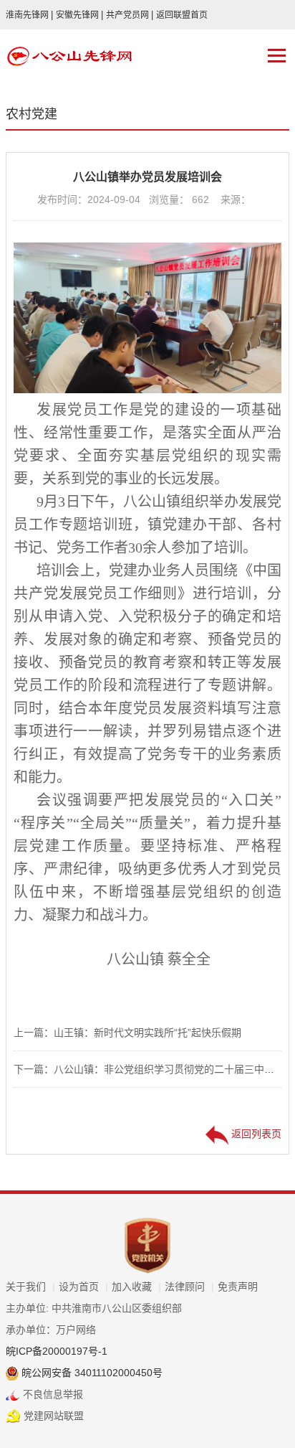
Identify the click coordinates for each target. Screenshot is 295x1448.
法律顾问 (189, 1286)
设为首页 (83, 1286)
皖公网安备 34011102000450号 (91, 1372)
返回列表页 (254, 1133)
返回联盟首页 (182, 15)
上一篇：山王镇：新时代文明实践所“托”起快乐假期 (127, 1032)
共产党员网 (129, 15)
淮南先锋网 (29, 15)
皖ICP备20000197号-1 (56, 1351)
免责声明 (238, 1286)
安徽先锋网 (79, 15)
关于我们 (30, 1286)
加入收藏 (136, 1286)
